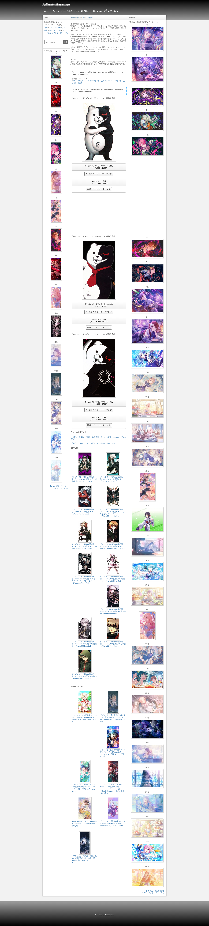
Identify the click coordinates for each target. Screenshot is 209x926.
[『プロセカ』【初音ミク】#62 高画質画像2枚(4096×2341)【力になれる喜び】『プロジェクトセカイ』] (147, 571)
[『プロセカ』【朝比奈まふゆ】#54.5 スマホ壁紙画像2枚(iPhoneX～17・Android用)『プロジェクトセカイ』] (56, 355)
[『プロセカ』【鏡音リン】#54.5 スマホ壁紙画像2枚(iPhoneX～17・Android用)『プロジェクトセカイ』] (56, 384)
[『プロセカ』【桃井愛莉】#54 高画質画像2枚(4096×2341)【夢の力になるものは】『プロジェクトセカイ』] (147, 146)
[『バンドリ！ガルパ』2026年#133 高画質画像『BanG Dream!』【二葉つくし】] (147, 519)
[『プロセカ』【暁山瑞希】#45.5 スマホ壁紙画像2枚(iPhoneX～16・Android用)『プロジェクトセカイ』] (56, 470)
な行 (63, 27)
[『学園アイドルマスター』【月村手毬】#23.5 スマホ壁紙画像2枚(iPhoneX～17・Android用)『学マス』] (56, 211)
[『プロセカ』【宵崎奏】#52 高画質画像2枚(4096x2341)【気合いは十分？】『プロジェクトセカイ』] (147, 358)
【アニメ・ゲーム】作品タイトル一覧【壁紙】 (71, 11)
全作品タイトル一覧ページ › (57, 33)
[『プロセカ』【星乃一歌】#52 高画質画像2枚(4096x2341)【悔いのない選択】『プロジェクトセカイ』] (147, 778)
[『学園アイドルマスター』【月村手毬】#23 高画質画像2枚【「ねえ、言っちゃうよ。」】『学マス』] (147, 487)
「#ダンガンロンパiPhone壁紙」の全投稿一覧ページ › (93, 443)
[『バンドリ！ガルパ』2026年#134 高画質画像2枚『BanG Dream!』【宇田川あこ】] (147, 301)
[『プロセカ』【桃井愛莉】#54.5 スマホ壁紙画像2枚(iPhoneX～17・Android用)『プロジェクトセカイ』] (56, 153)
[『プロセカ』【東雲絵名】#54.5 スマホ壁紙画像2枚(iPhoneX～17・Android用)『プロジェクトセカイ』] (56, 124)
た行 (59, 27)
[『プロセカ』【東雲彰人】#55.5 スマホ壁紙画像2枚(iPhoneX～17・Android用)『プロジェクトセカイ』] (56, 239)
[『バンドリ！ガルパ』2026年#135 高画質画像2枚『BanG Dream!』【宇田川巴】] (147, 331)
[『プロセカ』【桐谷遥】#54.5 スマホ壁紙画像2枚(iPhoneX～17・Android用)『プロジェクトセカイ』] (56, 412)
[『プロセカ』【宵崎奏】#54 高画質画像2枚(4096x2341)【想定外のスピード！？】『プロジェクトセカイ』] (147, 803)
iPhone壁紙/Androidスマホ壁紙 (84, 81)
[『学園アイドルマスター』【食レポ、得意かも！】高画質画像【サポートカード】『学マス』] (147, 679)
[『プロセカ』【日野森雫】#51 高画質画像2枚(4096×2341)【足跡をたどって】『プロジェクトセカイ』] (147, 546)
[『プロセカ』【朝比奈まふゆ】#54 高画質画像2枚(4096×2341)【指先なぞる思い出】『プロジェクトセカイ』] (147, 753)
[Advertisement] (99, 214)
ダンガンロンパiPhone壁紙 (108, 81)
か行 (50, 27)
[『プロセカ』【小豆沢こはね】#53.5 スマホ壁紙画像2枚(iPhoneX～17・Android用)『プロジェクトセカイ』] (56, 268)
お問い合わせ (113, 11)
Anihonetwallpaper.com (56, 4)
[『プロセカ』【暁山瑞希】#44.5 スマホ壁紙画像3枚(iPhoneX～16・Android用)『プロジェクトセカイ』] (56, 326)
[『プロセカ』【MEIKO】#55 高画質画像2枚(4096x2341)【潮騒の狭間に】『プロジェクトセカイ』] (147, 273)
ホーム (46, 11)
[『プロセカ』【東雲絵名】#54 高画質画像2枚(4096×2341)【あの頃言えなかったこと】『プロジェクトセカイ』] (147, 96)
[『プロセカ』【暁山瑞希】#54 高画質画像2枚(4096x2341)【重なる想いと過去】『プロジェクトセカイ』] (147, 408)
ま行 (50, 30)
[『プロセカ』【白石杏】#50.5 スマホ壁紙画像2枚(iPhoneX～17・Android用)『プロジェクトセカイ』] (56, 95)
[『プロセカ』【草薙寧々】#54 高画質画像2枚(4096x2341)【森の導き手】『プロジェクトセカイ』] (147, 121)
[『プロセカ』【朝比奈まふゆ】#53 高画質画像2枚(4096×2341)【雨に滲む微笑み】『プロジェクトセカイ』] (147, 729)
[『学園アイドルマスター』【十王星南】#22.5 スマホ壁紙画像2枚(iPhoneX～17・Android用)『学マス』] (56, 297)
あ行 (46, 27)
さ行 (54, 27)
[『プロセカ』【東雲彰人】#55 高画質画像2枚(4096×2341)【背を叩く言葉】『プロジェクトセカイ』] (147, 248)
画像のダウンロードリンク (100, 174)
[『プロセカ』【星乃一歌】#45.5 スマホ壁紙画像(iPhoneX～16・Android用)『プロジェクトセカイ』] (56, 441)
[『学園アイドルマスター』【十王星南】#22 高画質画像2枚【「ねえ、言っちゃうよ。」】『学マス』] (147, 625)
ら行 (59, 30)
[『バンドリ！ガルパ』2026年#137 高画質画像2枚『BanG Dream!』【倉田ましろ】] (147, 39)
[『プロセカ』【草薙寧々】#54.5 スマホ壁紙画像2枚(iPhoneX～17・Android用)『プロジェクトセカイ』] (56, 66)
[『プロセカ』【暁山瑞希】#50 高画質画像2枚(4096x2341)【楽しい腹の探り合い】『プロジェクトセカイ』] (147, 432)
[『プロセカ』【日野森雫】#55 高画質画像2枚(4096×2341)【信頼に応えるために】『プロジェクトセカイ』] (147, 655)
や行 (54, 30)
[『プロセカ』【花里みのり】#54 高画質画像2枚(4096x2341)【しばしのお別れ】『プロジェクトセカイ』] (147, 383)
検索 (65, 42)
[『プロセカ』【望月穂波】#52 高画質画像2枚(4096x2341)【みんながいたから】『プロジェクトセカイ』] (147, 877)
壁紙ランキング (99, 11)
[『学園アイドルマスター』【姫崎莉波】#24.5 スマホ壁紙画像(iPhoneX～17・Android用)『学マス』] (56, 182)
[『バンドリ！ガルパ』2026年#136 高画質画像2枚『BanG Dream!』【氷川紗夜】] (147, 69)
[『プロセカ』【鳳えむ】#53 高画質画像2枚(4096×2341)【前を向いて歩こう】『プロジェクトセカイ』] (147, 852)
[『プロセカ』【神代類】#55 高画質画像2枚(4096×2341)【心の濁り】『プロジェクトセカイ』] (147, 596)
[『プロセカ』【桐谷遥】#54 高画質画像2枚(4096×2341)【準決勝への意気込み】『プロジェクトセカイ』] (147, 457)
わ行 (63, 30)
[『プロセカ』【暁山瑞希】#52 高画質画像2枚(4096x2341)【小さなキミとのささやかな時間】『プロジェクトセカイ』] (147, 704)
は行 (46, 30)
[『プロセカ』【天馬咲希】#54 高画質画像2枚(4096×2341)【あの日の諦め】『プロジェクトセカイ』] (147, 827)
